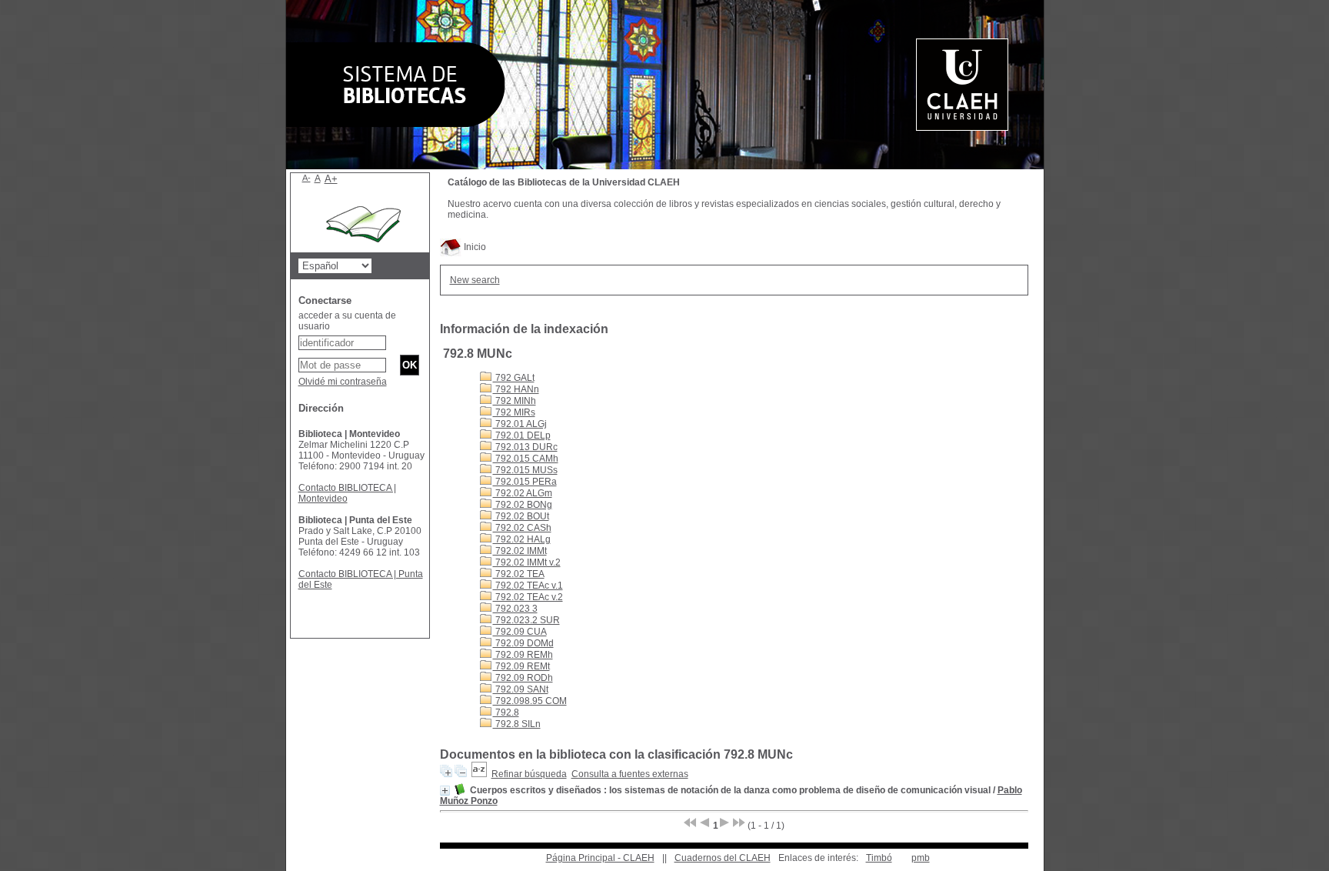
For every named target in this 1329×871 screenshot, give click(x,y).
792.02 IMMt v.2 (527, 562)
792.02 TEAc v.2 (528, 597)
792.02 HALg (522, 539)
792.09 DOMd (523, 643)
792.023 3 (515, 608)
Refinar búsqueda (529, 774)
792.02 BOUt (521, 516)
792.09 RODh (523, 677)
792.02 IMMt (520, 551)
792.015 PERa (525, 481)
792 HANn (516, 389)
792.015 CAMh (525, 458)
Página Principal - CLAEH (600, 858)
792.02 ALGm (522, 493)
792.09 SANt (520, 689)
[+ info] (445, 791)
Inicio (473, 247)
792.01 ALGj (520, 424)
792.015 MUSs (525, 470)
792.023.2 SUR (526, 620)
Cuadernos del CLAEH (722, 858)
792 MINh (514, 400)
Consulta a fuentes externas (629, 774)
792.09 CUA (520, 631)
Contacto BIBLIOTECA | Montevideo (347, 493)
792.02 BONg (522, 504)
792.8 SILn (517, 724)
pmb (920, 858)
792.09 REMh (523, 654)
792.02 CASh (522, 527)
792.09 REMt (521, 666)
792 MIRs (514, 412)
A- (306, 177)
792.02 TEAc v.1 (528, 585)
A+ (331, 179)
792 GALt (514, 377)
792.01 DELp (522, 435)
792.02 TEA (519, 574)
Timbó (879, 858)
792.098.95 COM (530, 701)
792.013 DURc (525, 447)
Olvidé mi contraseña (342, 381)
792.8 (506, 712)
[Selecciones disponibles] (479, 774)
